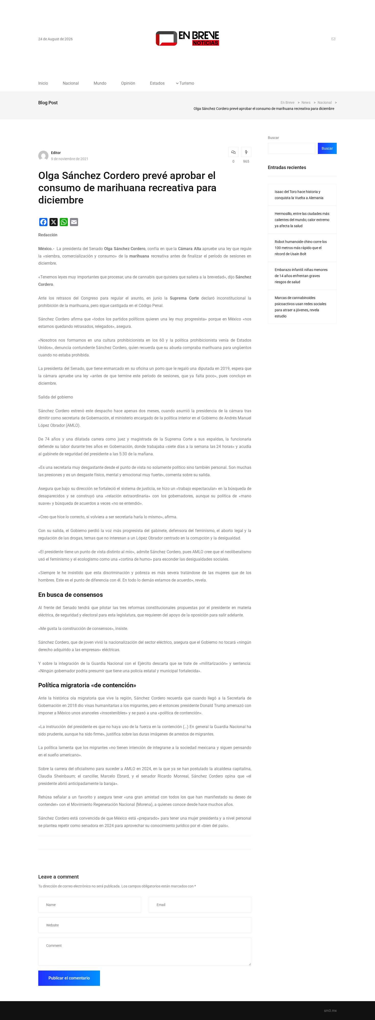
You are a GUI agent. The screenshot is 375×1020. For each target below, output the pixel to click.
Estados (157, 83)
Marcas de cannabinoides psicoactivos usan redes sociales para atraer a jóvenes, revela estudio (300, 307)
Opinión (128, 83)
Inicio (43, 83)
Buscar (273, 138)
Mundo (100, 83)
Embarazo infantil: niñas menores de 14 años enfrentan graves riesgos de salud (301, 276)
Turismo (186, 83)
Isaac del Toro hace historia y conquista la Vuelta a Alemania (299, 195)
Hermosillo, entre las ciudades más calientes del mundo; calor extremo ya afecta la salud (302, 220)
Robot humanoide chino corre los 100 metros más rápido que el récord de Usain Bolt (301, 248)
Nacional (71, 83)
